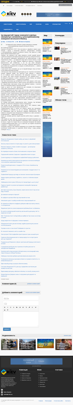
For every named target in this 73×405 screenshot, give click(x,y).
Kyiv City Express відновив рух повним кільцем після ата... (65, 80)
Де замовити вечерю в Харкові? (10, 194)
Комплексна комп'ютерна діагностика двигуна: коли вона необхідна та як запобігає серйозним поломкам (20, 161)
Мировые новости (26, 380)
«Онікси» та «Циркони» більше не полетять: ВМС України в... (66, 71)
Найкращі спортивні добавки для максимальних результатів (18, 256)
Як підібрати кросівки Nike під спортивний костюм (15, 197)
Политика (38, 24)
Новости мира (46, 45)
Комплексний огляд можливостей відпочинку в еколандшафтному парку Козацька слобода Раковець (20, 252)
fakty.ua (8, 129)
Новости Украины (21, 24)
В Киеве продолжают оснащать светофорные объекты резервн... (66, 91)
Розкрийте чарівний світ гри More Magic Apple (47, 100)
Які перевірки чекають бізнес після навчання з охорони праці (18, 151)
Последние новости (30, 5)
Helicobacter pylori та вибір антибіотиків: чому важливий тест (18, 200)
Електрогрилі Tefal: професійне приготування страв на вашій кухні (20, 234)
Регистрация (9, 5)
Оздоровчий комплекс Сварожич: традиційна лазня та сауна (18, 154)
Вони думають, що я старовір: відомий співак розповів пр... (66, 61)
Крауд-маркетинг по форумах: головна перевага (14, 220)
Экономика (42, 386)
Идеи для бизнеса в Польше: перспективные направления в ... (47, 82)
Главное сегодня (26, 373)
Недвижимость (8, 29)
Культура (63, 47)
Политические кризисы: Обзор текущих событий (47, 116)
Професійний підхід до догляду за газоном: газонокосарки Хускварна (20, 174)
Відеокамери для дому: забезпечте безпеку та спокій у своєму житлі (20, 271)
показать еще (67, 335)
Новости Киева (41, 1)
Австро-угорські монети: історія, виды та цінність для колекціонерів (20, 144)
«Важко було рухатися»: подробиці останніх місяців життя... (66, 50)
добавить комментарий (33, 283)
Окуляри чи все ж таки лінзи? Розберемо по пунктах (15, 228)
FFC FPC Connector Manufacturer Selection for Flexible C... (47, 49)
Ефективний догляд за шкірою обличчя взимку (14, 263)
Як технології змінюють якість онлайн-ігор (13, 231)
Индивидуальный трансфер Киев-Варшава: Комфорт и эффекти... (47, 65)
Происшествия (56, 24)
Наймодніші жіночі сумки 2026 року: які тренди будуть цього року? (20, 182)
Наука (47, 24)
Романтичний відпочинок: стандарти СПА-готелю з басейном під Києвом (19, 166)
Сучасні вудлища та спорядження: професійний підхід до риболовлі (20, 157)
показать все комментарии (33, 292)
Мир (31, 24)
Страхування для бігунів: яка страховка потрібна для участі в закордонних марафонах (18, 247)
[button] (4, 307)
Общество (42, 382)
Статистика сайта (19, 5)
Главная (41, 400)
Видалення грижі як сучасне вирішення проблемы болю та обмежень (20, 208)
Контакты (39, 5)
